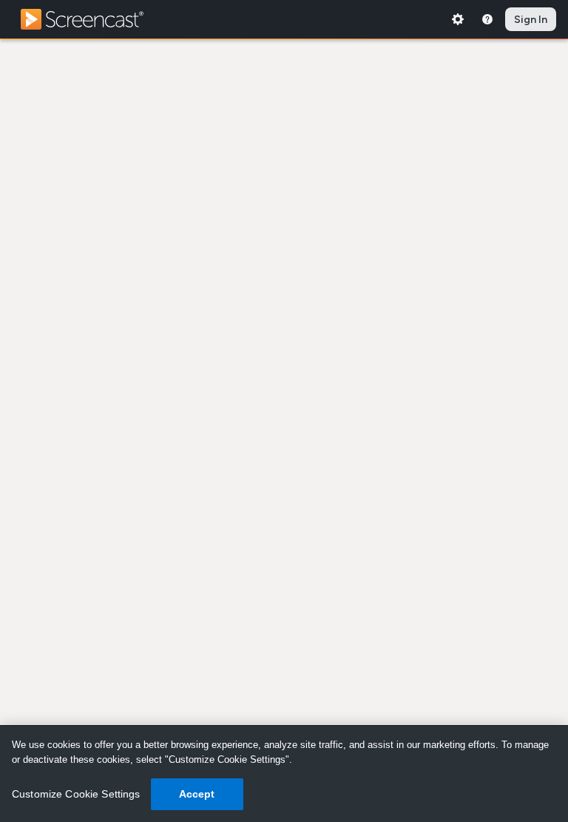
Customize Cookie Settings (76, 794)
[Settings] (458, 19)
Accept (197, 794)
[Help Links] (487, 19)
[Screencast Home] (92, 19)
